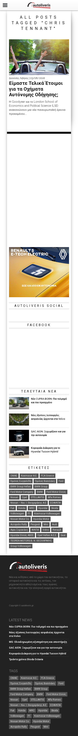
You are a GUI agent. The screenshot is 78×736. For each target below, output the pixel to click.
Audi (54, 524)
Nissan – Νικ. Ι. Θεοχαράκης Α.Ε (28, 502)
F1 (29, 513)
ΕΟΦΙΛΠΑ (55, 502)
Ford (61, 481)
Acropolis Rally (18, 524)
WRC (32, 508)
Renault (57, 529)
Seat (63, 535)
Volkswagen (17, 513)
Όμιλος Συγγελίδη (20, 481)
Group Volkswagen (20, 546)
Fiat (12, 508)
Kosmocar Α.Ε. (29, 475)
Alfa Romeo (54, 497)
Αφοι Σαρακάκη (19, 529)
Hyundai (42, 508)
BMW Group (41, 486)
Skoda (54, 508)
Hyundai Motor (41, 519)
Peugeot (35, 524)
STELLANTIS (37, 497)
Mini (46, 524)
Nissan (14, 497)
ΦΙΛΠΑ (35, 529)
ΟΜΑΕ (13, 475)
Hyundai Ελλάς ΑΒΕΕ (22, 535)
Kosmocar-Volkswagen (47, 513)
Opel (24, 497)
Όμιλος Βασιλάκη (45, 481)
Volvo (46, 529)
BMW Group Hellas (20, 486)
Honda (21, 508)
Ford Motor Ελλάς (56, 492)
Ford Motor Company (21, 492)
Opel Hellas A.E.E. (47, 535)
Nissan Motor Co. (19, 519)
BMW (40, 492)
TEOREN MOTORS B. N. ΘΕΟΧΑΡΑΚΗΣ (31, 540)
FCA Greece (47, 475)
